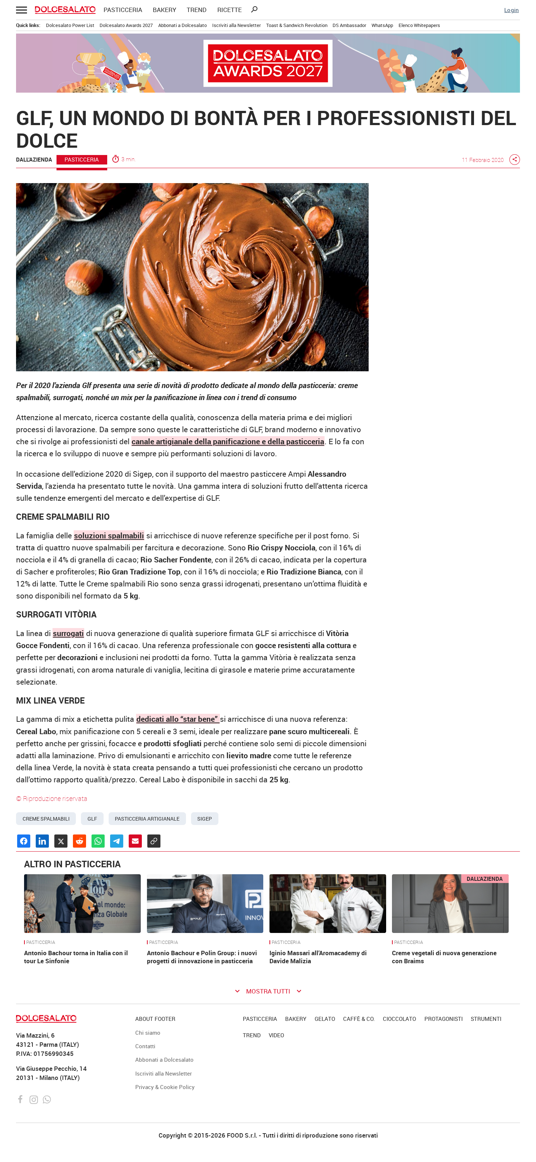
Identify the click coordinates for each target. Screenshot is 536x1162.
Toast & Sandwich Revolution (296, 25)
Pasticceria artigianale (147, 818)
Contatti (145, 1046)
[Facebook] (21, 1099)
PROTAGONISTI (443, 1018)
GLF (92, 818)
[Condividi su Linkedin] (42, 841)
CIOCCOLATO (399, 1018)
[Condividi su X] (60, 841)
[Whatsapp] (46, 1099)
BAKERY (164, 10)
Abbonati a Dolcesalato (182, 25)
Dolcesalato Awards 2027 (126, 25)
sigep (204, 818)
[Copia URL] (153, 841)
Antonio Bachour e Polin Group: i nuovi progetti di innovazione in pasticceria (202, 957)
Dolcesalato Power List (70, 25)
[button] (21, 9)
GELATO (325, 1018)
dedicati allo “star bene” (178, 719)
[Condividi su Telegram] (116, 841)
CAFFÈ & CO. (359, 1018)
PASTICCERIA (123, 10)
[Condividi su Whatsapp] (98, 841)
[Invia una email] (135, 841)
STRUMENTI (486, 1018)
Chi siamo (147, 1032)
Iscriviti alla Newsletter (236, 25)
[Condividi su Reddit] (79, 841)
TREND (196, 10)
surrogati (68, 633)
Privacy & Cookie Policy (165, 1087)
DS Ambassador (349, 25)
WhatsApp (382, 25)
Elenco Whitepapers (419, 25)
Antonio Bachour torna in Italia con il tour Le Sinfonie (76, 957)
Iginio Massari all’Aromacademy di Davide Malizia (318, 957)
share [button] (514, 159)
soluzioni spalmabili (109, 535)
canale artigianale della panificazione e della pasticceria (228, 441)
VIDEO (276, 1035)
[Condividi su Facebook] (23, 841)
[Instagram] (34, 1099)
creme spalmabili (46, 818)
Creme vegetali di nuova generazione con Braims (444, 957)
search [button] (254, 9)
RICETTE (229, 10)
